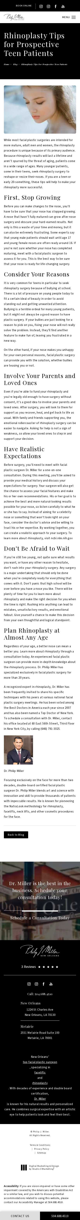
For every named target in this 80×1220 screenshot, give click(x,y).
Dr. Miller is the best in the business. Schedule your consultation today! (40, 890)
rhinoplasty (11, 288)
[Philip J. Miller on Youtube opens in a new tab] (63, 6)
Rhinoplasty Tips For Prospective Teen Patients (44, 64)
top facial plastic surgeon (40, 1062)
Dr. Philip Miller (14, 771)
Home (6, 64)
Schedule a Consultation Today (40, 917)
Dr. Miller (40, 1099)
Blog (15, 64)
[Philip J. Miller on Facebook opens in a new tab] (55, 6)
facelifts (40, 1073)
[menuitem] (41, 6)
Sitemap (41, 1152)
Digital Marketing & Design (44, 1168)
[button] (74, 17)
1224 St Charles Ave (40, 1012)
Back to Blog (16, 835)
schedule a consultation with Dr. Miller (34, 718)
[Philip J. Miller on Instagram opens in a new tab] (41, 6)
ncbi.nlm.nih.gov (62, 538)
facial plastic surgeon (49, 254)
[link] (40, 966)
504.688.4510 (55, 1202)
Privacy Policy (41, 1149)
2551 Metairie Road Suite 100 (40, 1035)
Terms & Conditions (40, 1145)
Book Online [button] (24, 5)
